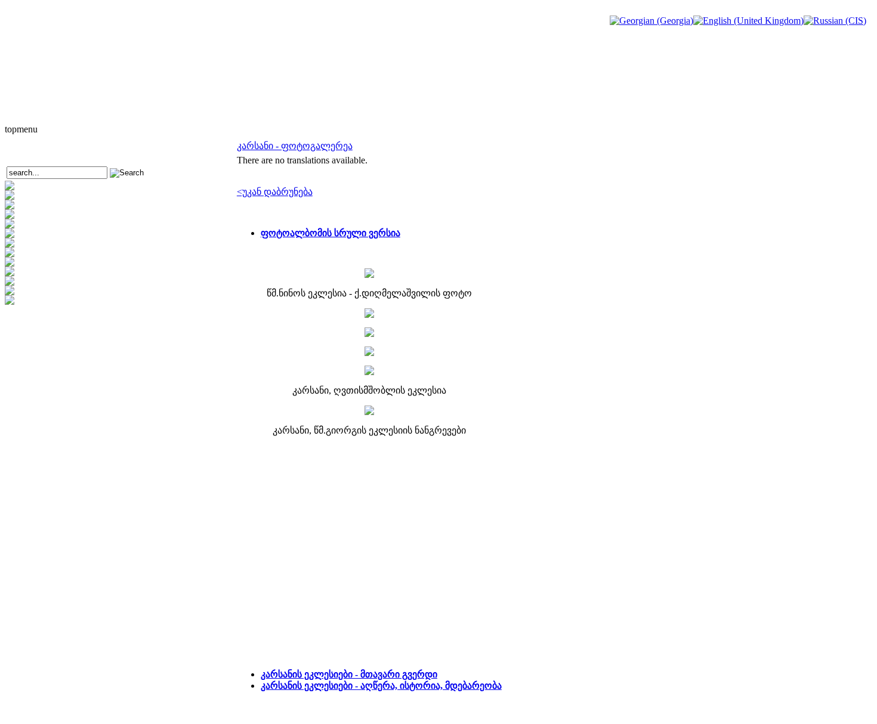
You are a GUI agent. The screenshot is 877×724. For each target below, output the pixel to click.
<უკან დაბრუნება (275, 192)
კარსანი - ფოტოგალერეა (295, 146)
